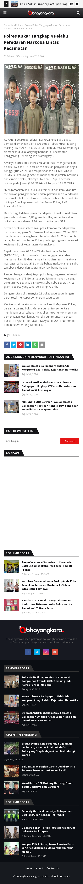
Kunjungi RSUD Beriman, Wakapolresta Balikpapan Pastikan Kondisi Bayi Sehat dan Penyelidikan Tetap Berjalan (50, 405)
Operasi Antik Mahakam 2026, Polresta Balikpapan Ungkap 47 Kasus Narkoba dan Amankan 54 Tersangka (49, 386)
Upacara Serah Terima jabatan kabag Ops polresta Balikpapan (48, 829)
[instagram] (46, 652)
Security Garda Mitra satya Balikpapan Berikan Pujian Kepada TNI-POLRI (47, 813)
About (39, 868)
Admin (10, 56)
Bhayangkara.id (35, 876)
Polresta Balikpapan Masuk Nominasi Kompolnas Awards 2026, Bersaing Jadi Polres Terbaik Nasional (46, 681)
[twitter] (37, 652)
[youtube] (55, 652)
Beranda (8, 25)
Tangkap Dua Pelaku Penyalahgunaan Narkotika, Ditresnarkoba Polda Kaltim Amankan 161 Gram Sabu (47, 604)
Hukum (19, 25)
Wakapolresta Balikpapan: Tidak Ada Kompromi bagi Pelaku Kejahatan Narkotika (50, 367)
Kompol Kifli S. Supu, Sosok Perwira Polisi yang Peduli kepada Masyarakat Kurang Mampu (48, 847)
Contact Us (53, 868)
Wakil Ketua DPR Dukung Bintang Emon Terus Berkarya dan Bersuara (47, 785)
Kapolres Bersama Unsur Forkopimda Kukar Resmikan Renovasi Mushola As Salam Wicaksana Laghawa (50, 585)
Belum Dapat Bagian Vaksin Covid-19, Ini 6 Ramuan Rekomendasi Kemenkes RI (48, 768)
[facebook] (28, 652)
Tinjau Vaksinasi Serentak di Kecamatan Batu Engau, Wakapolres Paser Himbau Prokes (47, 565)
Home (28, 868)
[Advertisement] (41, 502)
